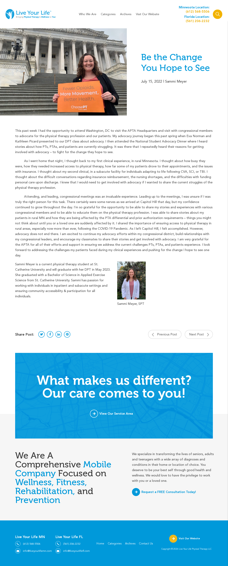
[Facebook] (50, 334)
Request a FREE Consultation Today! (168, 492)
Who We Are (87, 14)
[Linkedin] (58, 334)
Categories (108, 14)
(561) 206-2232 (197, 21)
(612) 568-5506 (197, 11)
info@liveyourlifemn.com (37, 550)
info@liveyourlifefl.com (76, 550)
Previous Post (167, 334)
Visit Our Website (147, 14)
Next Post (196, 334)
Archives (125, 14)
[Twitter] (41, 334)
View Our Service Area (116, 413)
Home (100, 543)
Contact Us (146, 543)
